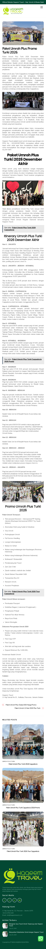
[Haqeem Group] (13, 14)
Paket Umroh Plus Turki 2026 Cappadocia (23, 764)
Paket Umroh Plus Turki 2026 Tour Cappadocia (23, 851)
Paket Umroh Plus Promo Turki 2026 (19, 50)
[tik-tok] (14, 900)
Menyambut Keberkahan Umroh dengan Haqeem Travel (26, 932)
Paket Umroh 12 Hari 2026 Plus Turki (27, 708)
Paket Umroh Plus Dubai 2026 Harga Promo (21, 705)
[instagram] (9, 900)
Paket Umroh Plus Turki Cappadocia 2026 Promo (23, 808)
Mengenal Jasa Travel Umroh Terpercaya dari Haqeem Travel (26, 925)
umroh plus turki (8, 761)
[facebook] (4, 900)
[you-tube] (20, 900)
